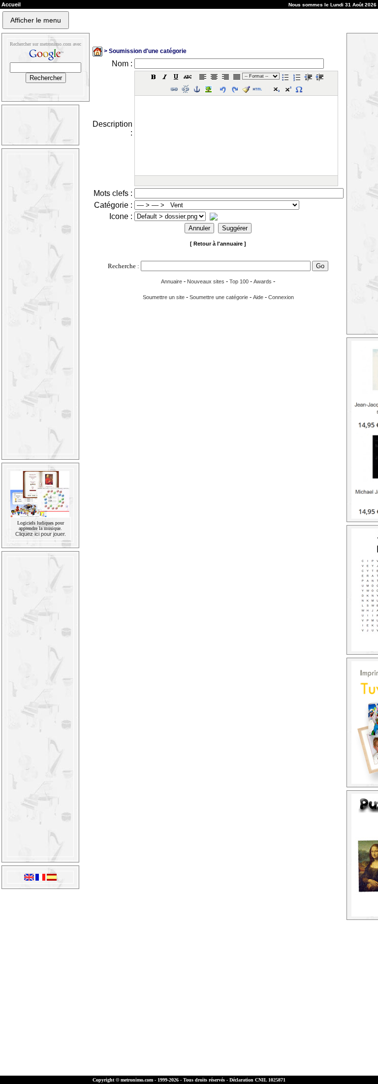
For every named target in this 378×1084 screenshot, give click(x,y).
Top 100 (239, 281)
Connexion (281, 297)
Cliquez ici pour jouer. (40, 534)
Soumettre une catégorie (218, 297)
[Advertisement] (39, 304)
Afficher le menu (35, 20)
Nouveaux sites (205, 281)
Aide (258, 297)
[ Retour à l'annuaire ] (218, 244)
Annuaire (171, 281)
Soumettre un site (164, 297)
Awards (262, 281)
